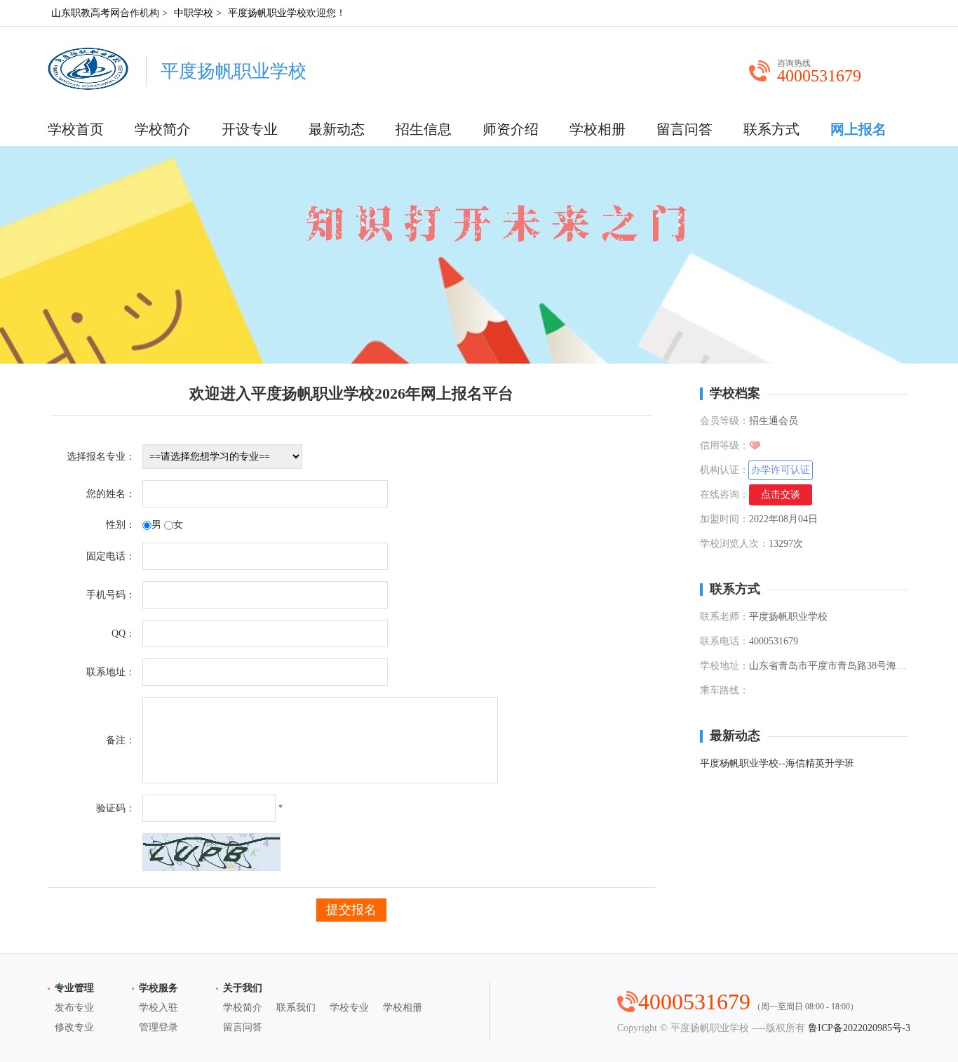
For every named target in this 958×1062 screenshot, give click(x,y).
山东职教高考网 (85, 13)
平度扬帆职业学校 (267, 13)
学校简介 (163, 129)
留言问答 (684, 129)
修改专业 (74, 1027)
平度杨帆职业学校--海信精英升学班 (777, 763)
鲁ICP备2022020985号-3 (859, 1028)
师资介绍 (511, 129)
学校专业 (349, 1007)
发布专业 (74, 1007)
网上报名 (858, 129)
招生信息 (424, 129)
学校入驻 (158, 1007)
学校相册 (597, 129)
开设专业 (250, 129)
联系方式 (771, 129)
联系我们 (296, 1007)
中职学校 (193, 13)
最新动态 (337, 129)
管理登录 (158, 1027)
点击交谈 (780, 494)
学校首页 (76, 129)
